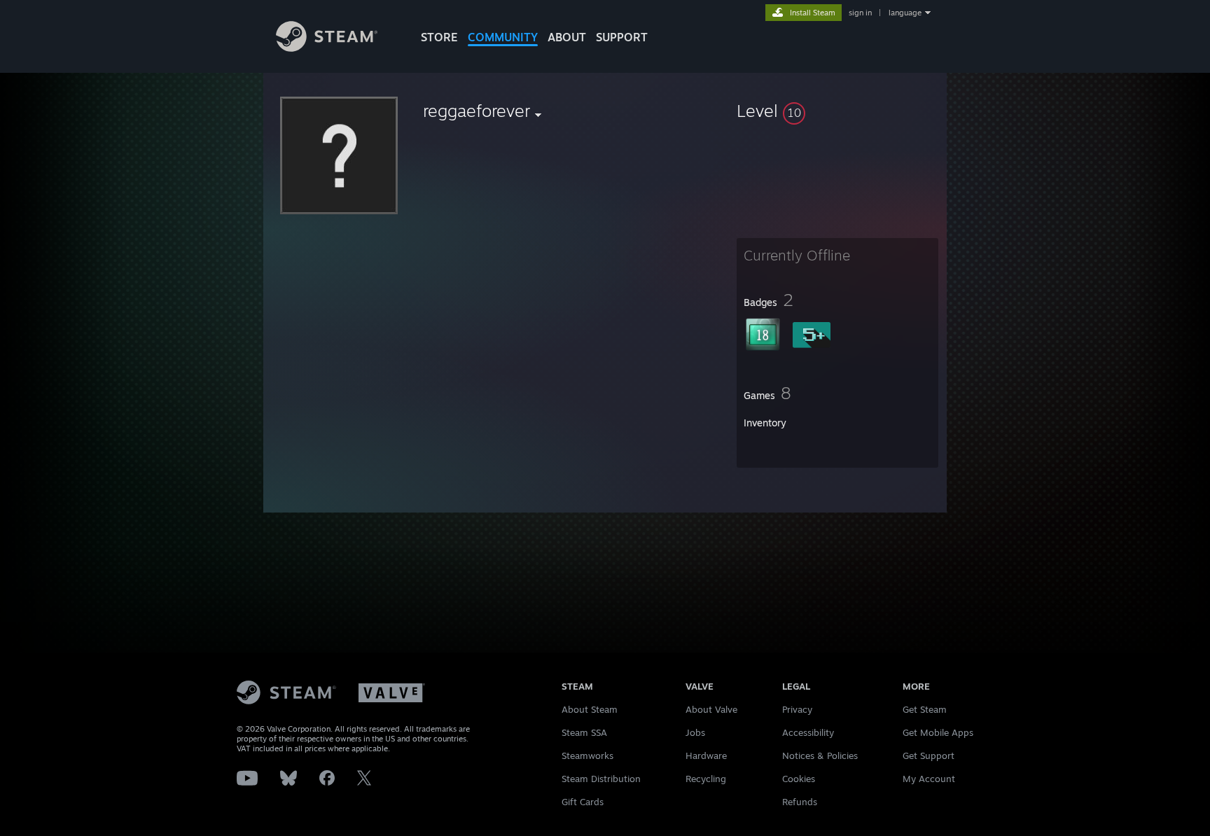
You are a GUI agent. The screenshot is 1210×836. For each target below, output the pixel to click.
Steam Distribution (601, 778)
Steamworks (587, 755)
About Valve (711, 709)
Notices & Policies (820, 755)
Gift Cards (583, 801)
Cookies (798, 778)
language (905, 13)
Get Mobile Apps (938, 732)
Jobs (695, 732)
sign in (860, 13)
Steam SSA (584, 732)
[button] (837, 111)
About (567, 37)
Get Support (928, 755)
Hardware (706, 755)
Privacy (797, 709)
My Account (929, 778)
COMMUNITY (503, 37)
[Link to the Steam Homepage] (326, 48)
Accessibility (808, 732)
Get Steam (925, 709)
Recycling (706, 778)
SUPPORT (622, 37)
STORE (439, 37)
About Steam (590, 709)
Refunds (799, 801)
